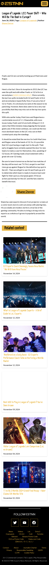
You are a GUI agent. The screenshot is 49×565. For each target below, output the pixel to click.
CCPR (17, 553)
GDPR (40, 550)
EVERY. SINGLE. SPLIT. (22, 95)
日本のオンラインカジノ (24, 542)
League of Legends (28, 20)
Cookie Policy (29, 553)
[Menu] (44, 3)
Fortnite (40, 534)
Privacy (9, 550)
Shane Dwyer (8, 23)
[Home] (12, 3)
